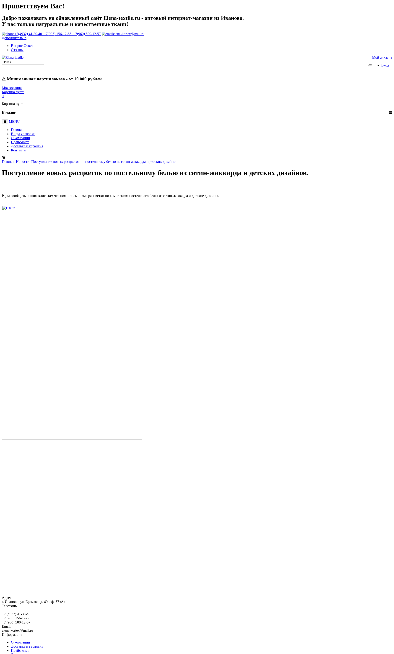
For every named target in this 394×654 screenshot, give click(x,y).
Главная (17, 130)
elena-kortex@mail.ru (128, 34)
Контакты (18, 150)
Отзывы (17, 50)
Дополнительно (14, 38)
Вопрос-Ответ (22, 46)
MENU (14, 121)
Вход (385, 65)
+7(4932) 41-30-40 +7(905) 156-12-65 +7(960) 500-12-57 (57, 34)
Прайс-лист (20, 142)
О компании (20, 138)
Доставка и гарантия (27, 146)
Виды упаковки (23, 134)
